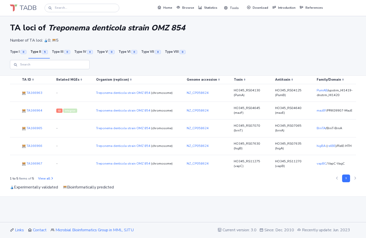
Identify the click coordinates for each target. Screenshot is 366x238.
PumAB (322, 90)
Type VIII (174, 52)
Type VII (150, 52)
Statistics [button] (210, 7)
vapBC (322, 163)
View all (44, 178)
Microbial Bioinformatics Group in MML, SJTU (95, 230)
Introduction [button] (287, 7)
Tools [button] (234, 8)
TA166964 (34, 110)
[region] (183, 124)
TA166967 (34, 163)
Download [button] (260, 7)
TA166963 (34, 93)
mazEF (321, 110)
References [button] (314, 7)
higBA (321, 146)
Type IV (82, 52)
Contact (40, 230)
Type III (60, 52)
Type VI (127, 52)
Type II (38, 52)
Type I (17, 52)
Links (19, 230)
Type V (104, 52)
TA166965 (34, 128)
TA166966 (34, 146)
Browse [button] (188, 7)
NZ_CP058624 (198, 93)
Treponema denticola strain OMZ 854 (123, 93)
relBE (331, 146)
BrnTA (321, 128)
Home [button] (167, 7)
